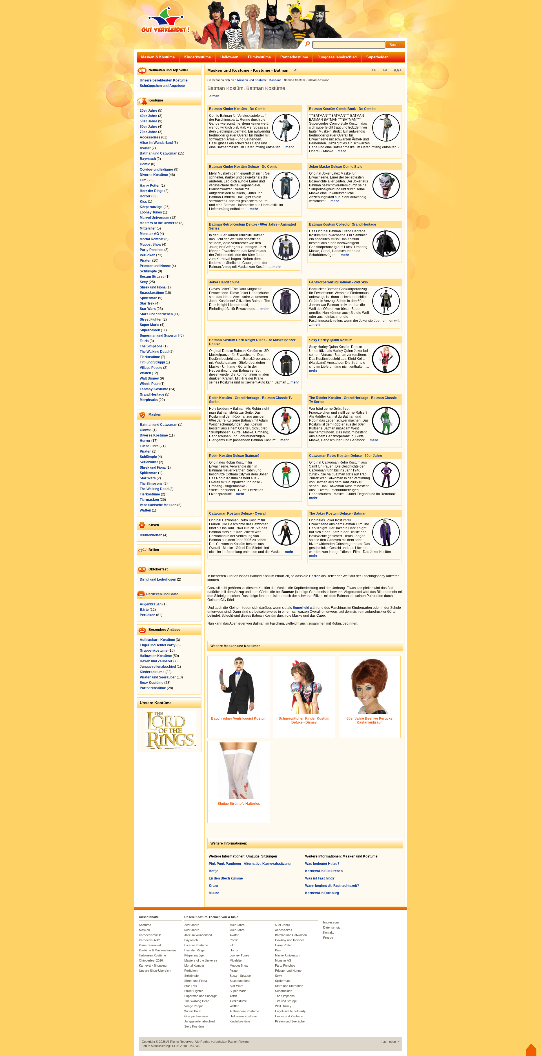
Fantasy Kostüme (154, 389)
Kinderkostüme (197, 57)
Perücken (147, 255)
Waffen (145, 373)
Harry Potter (150, 186)
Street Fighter (151, 319)
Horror (145, 196)
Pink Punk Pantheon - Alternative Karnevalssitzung (250, 864)
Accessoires (150, 137)
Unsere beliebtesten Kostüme (164, 80)
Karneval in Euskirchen (324, 871)
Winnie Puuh (149, 384)
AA (384, 70)
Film (143, 180)
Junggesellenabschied (337, 57)
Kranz (213, 886)
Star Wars (148, 309)
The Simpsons (151, 346)
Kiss (143, 202)
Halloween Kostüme (156, 656)
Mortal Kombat (151, 239)
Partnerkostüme (294, 57)
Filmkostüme (259, 57)
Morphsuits (149, 400)
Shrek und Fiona (153, 287)
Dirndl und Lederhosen (158, 579)
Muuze (214, 893)
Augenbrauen (150, 604)
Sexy (144, 282)
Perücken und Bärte (162, 594)
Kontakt (328, 932)
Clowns (146, 430)
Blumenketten (151, 535)
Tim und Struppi (152, 362)
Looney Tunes (151, 212)
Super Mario (149, 325)
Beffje (213, 871)
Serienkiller (149, 462)
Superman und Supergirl (159, 336)
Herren (314, 576)
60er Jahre (148, 127)
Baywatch (148, 159)
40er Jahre (148, 116)
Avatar (145, 148)
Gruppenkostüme (154, 650)
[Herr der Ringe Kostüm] (170, 748)
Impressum (331, 922)
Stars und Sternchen (156, 314)
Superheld (301, 608)
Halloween (229, 57)
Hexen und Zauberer (156, 661)
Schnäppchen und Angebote (162, 86)
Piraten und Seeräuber (158, 677)
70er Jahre (148, 132)
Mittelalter (148, 228)
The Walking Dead (154, 352)
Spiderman (148, 298)
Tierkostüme (150, 357)
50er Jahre (148, 121)
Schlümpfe (148, 271)
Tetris (144, 341)
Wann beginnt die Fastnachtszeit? (332, 886)
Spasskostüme (152, 293)
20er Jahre (148, 111)
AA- (373, 70)
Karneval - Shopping (153, 965)
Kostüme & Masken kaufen (157, 950)
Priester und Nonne (155, 266)
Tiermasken (149, 500)
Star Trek (147, 303)
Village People (151, 368)
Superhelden (377, 57)
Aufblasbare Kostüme (157, 640)
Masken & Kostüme (158, 57)
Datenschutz (332, 927)
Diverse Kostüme (154, 175)
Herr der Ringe (151, 191)
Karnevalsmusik (150, 935)
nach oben (389, 1041)
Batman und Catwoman (158, 153)
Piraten (145, 261)
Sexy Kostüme (151, 683)
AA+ (398, 70)
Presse (328, 937)
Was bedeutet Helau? (322, 864)
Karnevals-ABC (149, 940)
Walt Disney (149, 378)
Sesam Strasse (152, 277)
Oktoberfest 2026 (151, 960)
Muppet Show (150, 244)
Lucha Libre (149, 446)
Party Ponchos (151, 250)
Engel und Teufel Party (158, 645)
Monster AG (149, 234)
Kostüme (145, 925)
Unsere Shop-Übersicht (155, 970)
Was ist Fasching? (319, 878)
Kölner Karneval (150, 945)
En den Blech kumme (226, 878)
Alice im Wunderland (156, 143)
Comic (145, 164)
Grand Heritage (152, 394)
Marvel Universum (154, 218)
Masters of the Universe (159, 223)
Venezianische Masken (158, 505)
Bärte (144, 610)
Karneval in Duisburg (322, 893)
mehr (289, 147)
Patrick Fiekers (238, 1041)
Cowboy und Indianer (156, 169)
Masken (154, 414)
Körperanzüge (151, 207)
